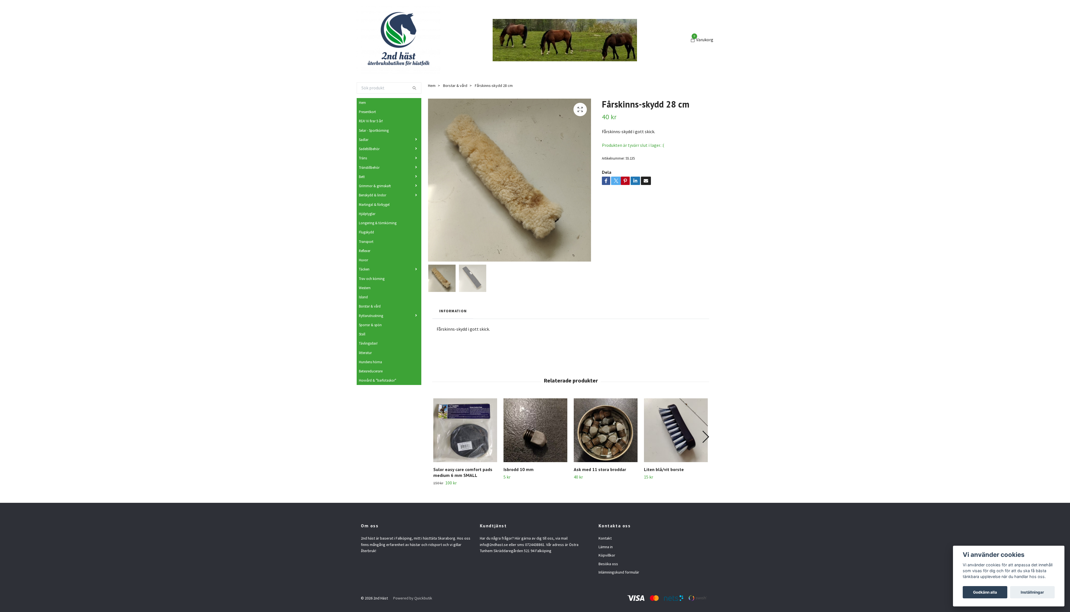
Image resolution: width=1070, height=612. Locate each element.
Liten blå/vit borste (664, 469)
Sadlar (363, 139)
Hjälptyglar (367, 213)
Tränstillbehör (369, 167)
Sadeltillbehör (369, 149)
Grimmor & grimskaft (375, 186)
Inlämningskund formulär (619, 572)
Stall (362, 334)
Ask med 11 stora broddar (600, 469)
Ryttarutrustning (371, 315)
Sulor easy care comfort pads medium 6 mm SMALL (462, 472)
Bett (362, 176)
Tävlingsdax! (368, 343)
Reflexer (364, 250)
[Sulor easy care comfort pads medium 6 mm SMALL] (465, 430)
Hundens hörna (370, 362)
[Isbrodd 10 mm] (535, 430)
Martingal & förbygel (374, 204)
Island (363, 297)
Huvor (363, 260)
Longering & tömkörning (378, 223)
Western (365, 288)
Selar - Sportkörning (374, 130)
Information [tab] (453, 311)
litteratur (365, 352)
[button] (705, 437)
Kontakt (605, 538)
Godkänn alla (985, 592)
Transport (366, 241)
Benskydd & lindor (372, 195)
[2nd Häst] (398, 40)
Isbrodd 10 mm (519, 469)
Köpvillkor (607, 555)
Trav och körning (372, 278)
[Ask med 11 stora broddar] (606, 430)
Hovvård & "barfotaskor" (377, 380)
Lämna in (606, 546)
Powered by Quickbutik (412, 598)
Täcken (364, 269)
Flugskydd (366, 232)
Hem (362, 102)
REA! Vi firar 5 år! (371, 121)
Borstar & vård (370, 306)
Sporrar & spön (370, 325)
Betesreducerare (371, 371)
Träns (363, 158)
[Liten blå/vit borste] (676, 430)
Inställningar (1032, 592)
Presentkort (367, 111)
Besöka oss (608, 563)
